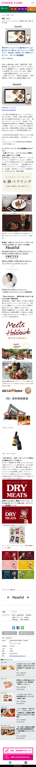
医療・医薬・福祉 (22, 9)
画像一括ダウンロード (26, 633)
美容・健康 (13, 9)
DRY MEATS (24, 619)
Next (28, 597)
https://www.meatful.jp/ (9, 110)
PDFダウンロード (9, 633)
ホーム (4, 15)
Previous (8, 597)
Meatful (28, 615)
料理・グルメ (4, 8)
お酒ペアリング (17, 617)
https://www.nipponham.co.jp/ (17, 656)
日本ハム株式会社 (18, 615)
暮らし (31, 9)
